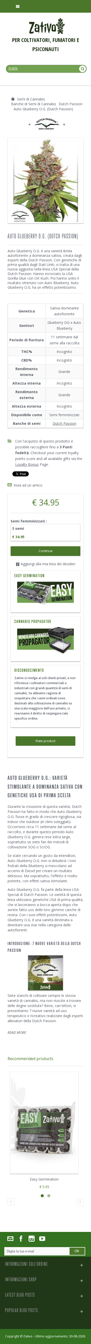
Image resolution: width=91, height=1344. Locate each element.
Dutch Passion (64, 423)
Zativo (27, 1336)
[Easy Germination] (45, 593)
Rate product (45, 741)
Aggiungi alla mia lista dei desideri (47, 563)
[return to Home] (13, 99)
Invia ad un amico (28, 485)
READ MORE (17, 1032)
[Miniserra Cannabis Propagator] (45, 641)
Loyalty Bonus (27, 464)
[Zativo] (47, 20)
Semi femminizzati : (29, 521)
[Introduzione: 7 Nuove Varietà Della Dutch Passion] (45, 973)
